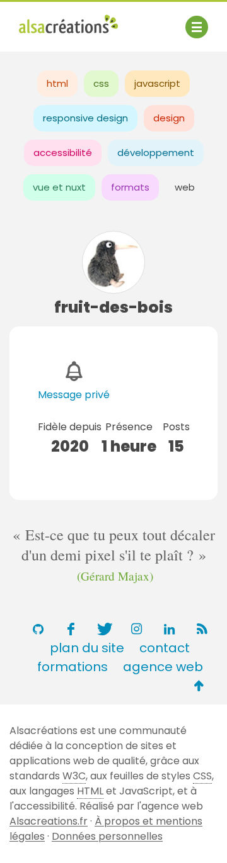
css (101, 83)
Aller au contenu (142, 20)
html (57, 83)
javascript (157, 83)
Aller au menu (53, 20)
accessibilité (62, 152)
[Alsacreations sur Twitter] (103, 629)
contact (164, 648)
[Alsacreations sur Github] (38, 629)
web (185, 187)
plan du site (87, 648)
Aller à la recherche (68, 36)
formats (130, 187)
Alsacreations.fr (48, 821)
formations (72, 667)
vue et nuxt (59, 187)
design (169, 118)
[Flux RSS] (202, 629)
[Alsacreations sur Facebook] (70, 629)
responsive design (85, 118)
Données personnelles (107, 836)
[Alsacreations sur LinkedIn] (169, 629)
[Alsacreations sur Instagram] (136, 629)
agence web (163, 667)
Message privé (74, 394)
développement (155, 152)
